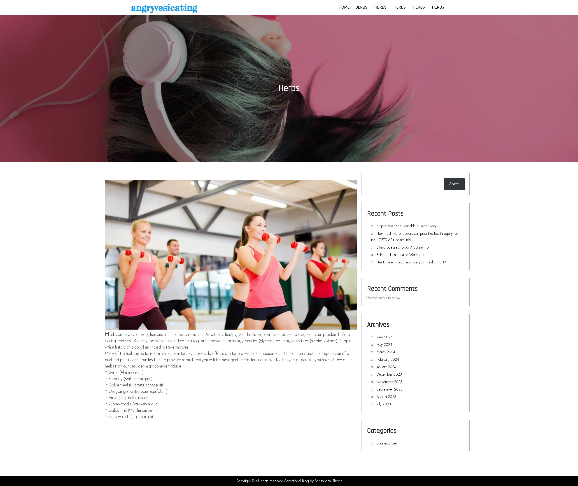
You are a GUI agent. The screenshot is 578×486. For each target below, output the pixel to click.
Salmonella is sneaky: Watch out (400, 254)
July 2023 (384, 404)
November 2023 (389, 381)
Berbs (361, 7)
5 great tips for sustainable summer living (407, 226)
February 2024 (388, 359)
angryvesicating (164, 7)
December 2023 (389, 374)
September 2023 (390, 389)
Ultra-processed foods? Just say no (403, 247)
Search (454, 183)
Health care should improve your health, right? (411, 262)
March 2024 (386, 352)
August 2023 (386, 396)
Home (344, 7)
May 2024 (384, 344)
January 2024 (386, 367)
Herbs (380, 7)
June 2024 (384, 337)
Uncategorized (387, 443)
